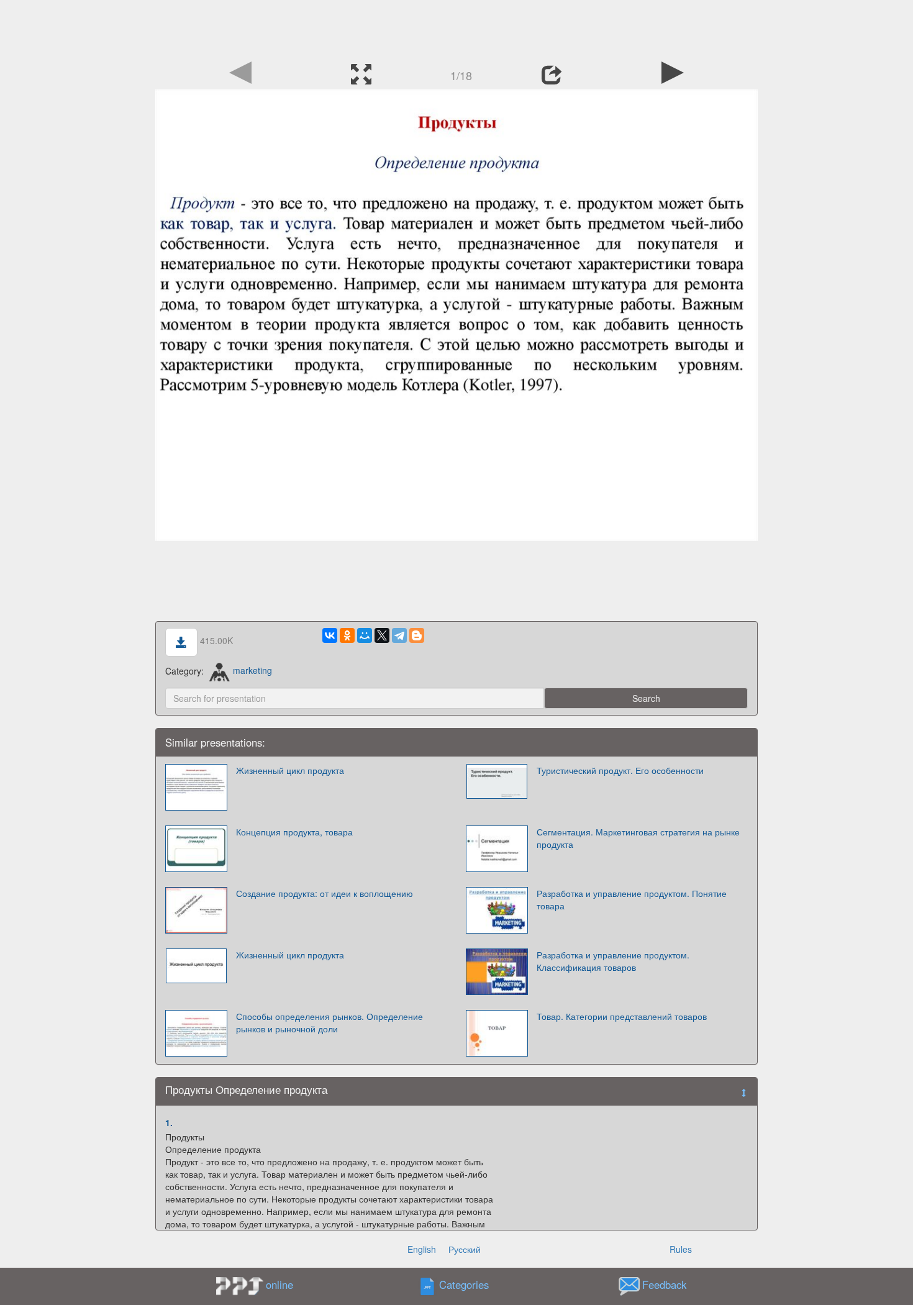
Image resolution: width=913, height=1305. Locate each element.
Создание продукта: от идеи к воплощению (324, 893)
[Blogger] (416, 635)
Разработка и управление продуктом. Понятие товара (632, 899)
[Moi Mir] (364, 635)
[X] (382, 635)
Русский (464, 1249)
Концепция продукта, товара (294, 831)
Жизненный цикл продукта (290, 954)
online (279, 1284)
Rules (681, 1249)
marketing (252, 670)
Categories (464, 1284)
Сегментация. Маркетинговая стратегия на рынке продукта (638, 837)
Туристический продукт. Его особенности (620, 770)
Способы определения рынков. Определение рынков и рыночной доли (329, 1022)
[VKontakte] (329, 635)
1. (169, 1122)
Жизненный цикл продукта (290, 770)
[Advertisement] (456, 28)
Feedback (664, 1284)
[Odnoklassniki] (347, 635)
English (421, 1249)
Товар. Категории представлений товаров (622, 1016)
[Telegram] (399, 635)
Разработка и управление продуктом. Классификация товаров (613, 960)
